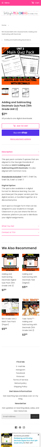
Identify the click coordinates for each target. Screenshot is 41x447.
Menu (7, 2)
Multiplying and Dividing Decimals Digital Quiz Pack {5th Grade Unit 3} (25, 440)
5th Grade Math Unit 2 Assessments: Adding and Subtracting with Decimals (19, 33)
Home (4, 25)
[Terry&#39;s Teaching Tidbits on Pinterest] (20, 427)
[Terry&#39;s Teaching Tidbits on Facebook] (16, 427)
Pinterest (20, 376)
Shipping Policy (20, 386)
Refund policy (20, 383)
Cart (37, 2)
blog (20, 398)
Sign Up (35, 416)
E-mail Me (20, 366)
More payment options (20, 139)
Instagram (20, 369)
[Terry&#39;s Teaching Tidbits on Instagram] (24, 427)
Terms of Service (20, 379)
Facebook (20, 373)
